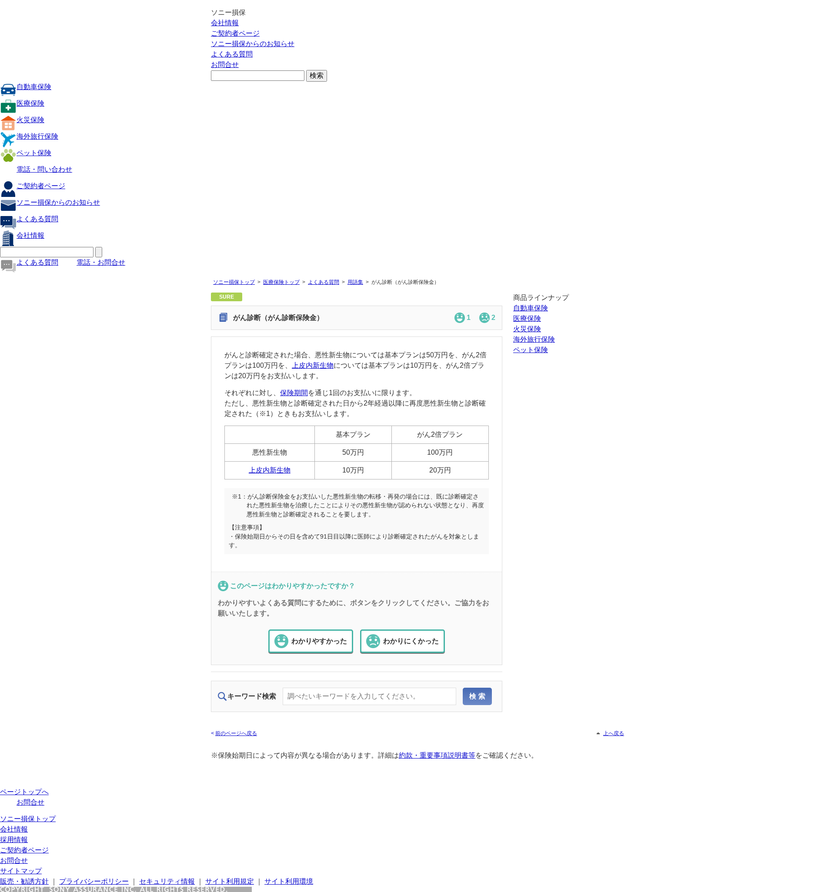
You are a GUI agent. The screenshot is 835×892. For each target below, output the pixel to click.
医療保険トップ (281, 282)
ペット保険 (34, 152)
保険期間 (294, 392)
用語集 (355, 282)
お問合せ (225, 64)
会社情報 (225, 23)
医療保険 (30, 103)
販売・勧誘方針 (24, 881)
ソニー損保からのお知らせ (252, 43)
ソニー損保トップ (234, 282)
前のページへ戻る (236, 733)
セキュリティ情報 (167, 881)
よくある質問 (232, 54)
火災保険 (30, 119)
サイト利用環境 (288, 881)
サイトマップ (21, 871)
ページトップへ (24, 791)
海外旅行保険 (37, 136)
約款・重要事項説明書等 (437, 755)
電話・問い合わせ (44, 169)
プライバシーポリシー (94, 881)
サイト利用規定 (229, 881)
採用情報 (14, 839)
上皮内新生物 (313, 365)
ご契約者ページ (235, 33)
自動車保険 (34, 86)
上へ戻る (613, 733)
